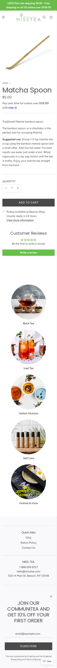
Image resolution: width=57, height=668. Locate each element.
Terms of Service (33, 659)
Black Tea (28, 323)
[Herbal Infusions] (28, 392)
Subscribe (28, 646)
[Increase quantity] (17, 188)
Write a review (28, 252)
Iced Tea (29, 368)
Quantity (9, 181)
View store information (20, 220)
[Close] (51, 596)
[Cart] (51, 17)
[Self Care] (28, 436)
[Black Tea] (28, 302)
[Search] (44, 17)
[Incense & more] (28, 481)
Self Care (28, 458)
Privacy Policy (16, 659)
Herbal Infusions (28, 413)
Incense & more (28, 503)
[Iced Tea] (28, 346)
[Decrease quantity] (6, 188)
